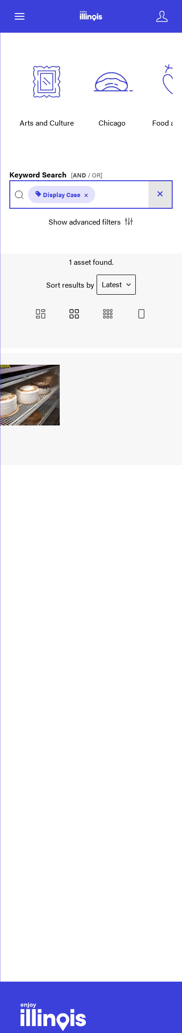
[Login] (162, 16)
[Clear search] (160, 194)
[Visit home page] (91, 16)
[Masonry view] (40, 314)
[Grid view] (74, 314)
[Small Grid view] (107, 314)
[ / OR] (86, 175)
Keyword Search (55, 172)
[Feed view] (141, 314)
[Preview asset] (30, 395)
